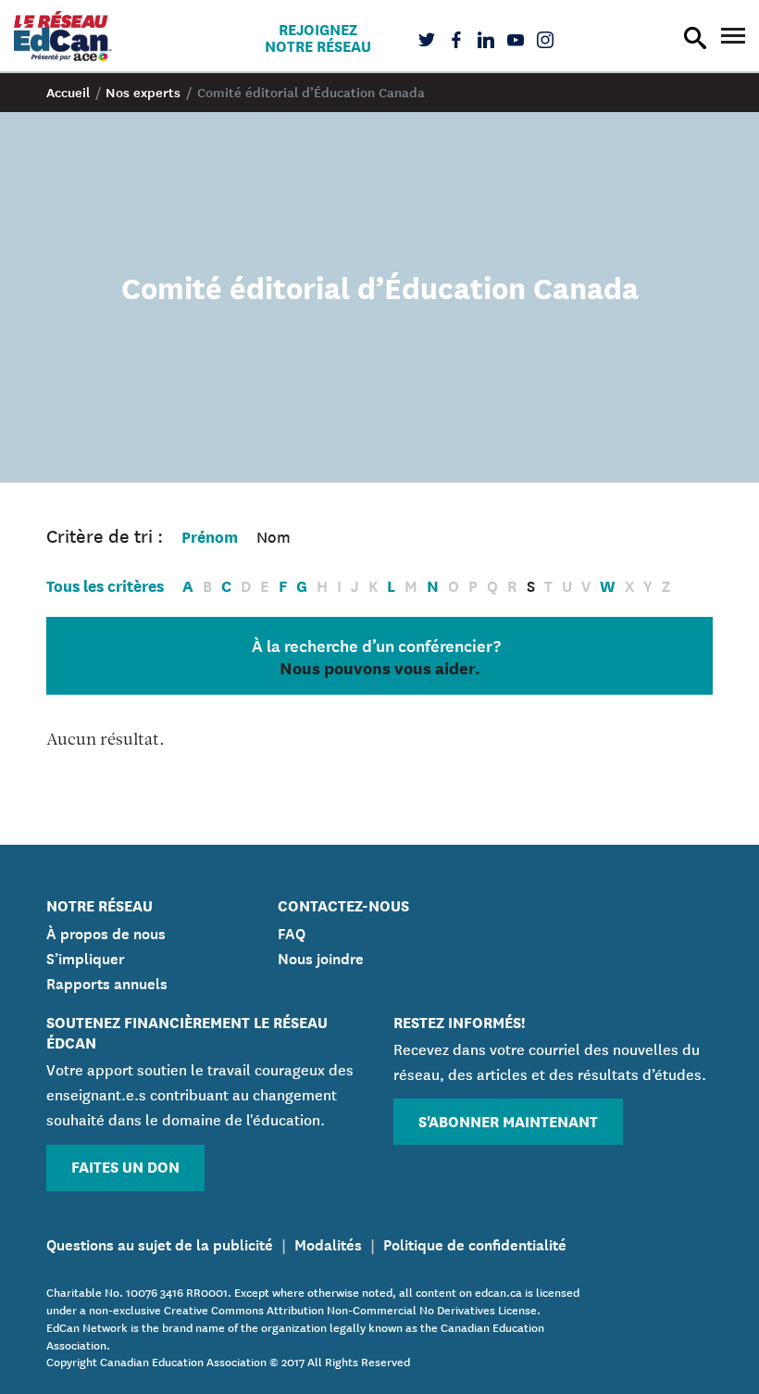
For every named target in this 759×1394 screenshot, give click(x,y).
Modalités (328, 1243)
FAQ (291, 932)
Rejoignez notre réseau (318, 37)
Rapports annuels (107, 982)
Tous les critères (105, 585)
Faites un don (125, 1165)
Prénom (209, 535)
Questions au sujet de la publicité (159, 1243)
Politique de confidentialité (474, 1243)
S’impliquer (85, 957)
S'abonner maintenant (508, 1120)
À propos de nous (106, 932)
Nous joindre (321, 957)
